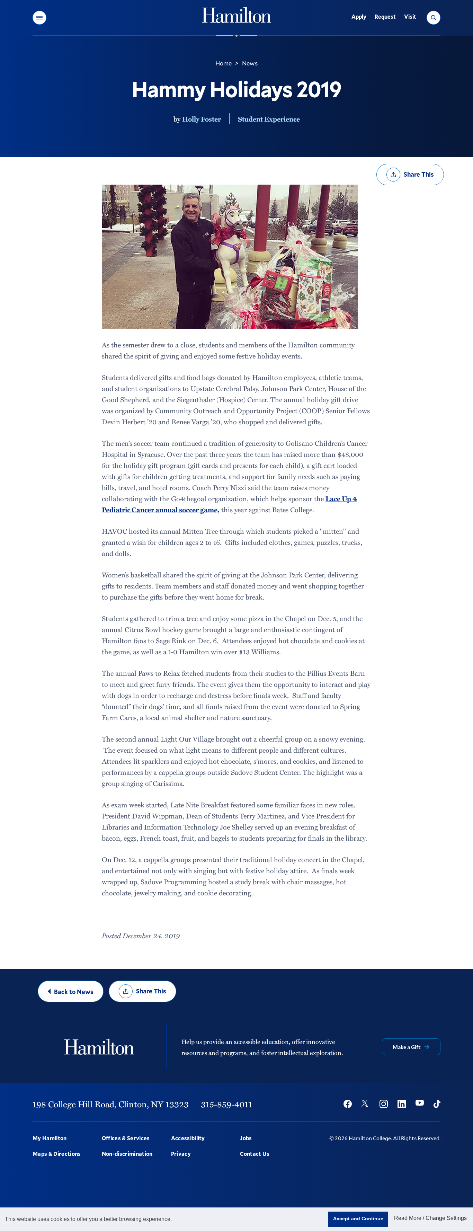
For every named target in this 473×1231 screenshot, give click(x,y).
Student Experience (269, 119)
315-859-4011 (226, 1103)
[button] (39, 17)
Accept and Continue (358, 1218)
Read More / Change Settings (430, 1218)
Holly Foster (201, 119)
